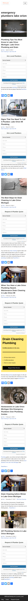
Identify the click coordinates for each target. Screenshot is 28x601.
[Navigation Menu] (25, 3)
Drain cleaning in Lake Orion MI (8, 51)
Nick (4, 50)
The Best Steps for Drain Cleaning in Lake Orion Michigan (11, 200)
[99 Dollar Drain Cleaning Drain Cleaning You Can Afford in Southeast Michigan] (5, 3)
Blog (2, 599)
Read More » (16, 258)
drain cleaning (13, 250)
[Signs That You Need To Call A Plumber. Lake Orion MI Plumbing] (14, 108)
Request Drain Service (14, 368)
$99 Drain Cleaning (21, 499)
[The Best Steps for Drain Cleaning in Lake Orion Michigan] (14, 186)
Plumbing (3, 457)
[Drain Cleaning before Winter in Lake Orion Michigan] (14, 483)
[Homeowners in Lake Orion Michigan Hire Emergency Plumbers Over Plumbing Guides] (14, 395)
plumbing (14, 87)
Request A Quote (15, 599)
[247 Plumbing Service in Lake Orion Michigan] (14, 519)
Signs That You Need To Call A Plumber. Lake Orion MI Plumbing (13, 121)
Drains (7, 599)
